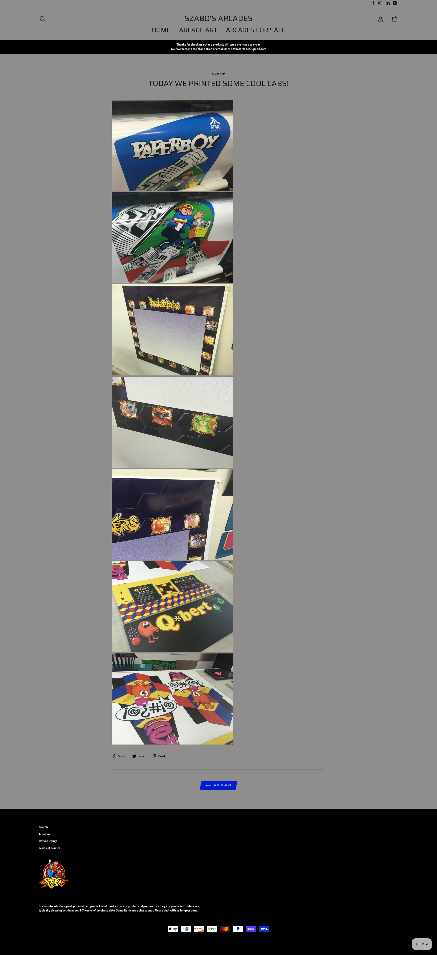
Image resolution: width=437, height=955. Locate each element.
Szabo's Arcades (219, 18)
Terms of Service (50, 848)
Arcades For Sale (255, 30)
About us (44, 834)
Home (161, 30)
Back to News (222, 785)
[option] (218, 47)
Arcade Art (198, 30)
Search (43, 827)
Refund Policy (48, 841)
